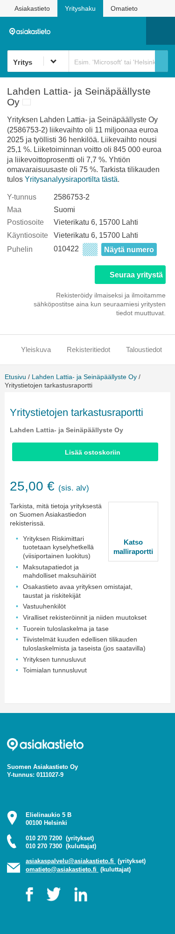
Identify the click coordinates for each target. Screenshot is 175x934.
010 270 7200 (60, 838)
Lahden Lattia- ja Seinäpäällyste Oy (84, 377)
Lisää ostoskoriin (92, 452)
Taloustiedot (144, 349)
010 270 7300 (61, 846)
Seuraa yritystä (136, 275)
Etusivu (15, 377)
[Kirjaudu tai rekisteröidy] (134, 30)
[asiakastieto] (32, 30)
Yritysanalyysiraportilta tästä (71, 179)
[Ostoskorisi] (91, 30)
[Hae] (161, 61)
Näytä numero (129, 250)
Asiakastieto (32, 8)
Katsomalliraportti (133, 546)
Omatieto (124, 8)
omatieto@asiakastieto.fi (62, 869)
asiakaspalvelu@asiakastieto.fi (71, 861)
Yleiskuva (36, 349)
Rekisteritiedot (88, 349)
